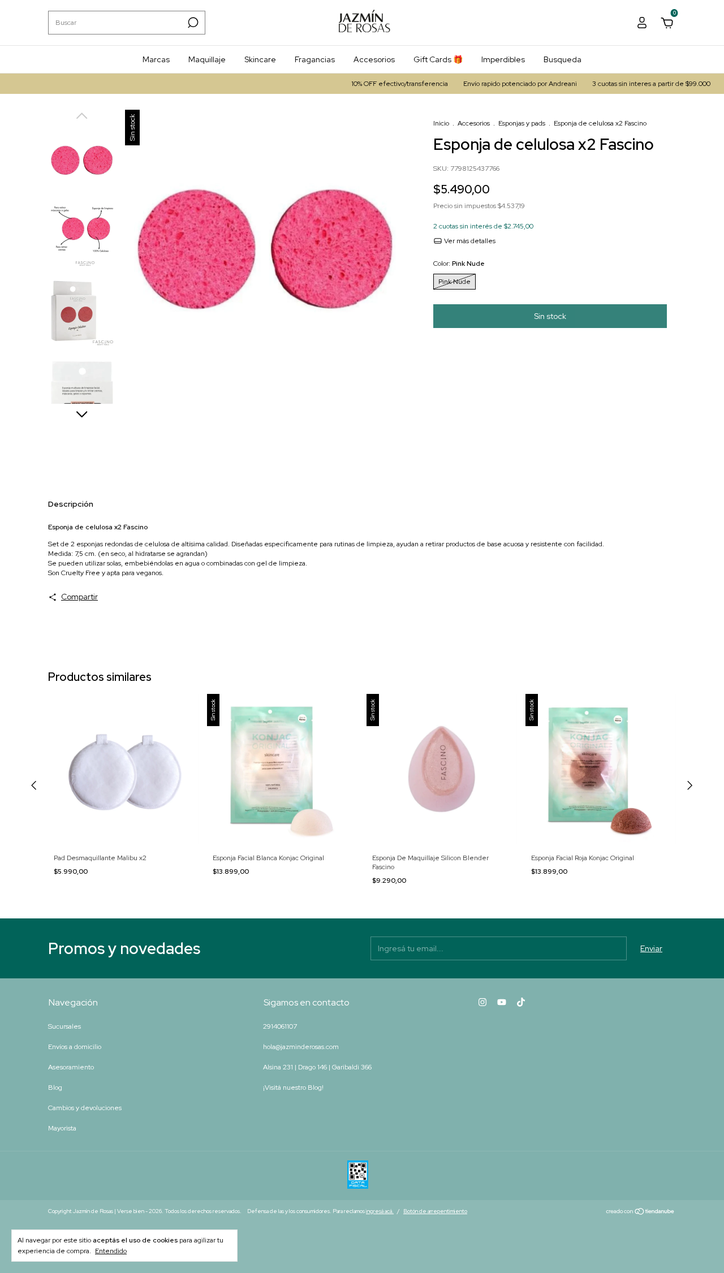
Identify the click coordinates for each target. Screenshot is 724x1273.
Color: (459, 263)
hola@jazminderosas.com (301, 1046)
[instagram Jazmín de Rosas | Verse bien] (482, 1002)
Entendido (111, 1250)
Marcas (156, 59)
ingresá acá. (380, 1211)
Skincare (260, 59)
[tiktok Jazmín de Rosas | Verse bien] (520, 1002)
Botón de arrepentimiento (435, 1211)
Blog (55, 1087)
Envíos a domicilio (74, 1046)
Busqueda (562, 59)
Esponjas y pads (521, 123)
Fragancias (315, 59)
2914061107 (280, 1026)
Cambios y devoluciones (85, 1107)
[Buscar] (192, 22)
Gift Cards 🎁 (438, 59)
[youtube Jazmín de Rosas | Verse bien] (501, 1002)
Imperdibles (503, 59)
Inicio (441, 123)
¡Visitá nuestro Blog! (293, 1087)
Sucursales (64, 1026)
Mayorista (62, 1128)
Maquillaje (207, 59)
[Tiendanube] (640, 1212)
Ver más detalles (468, 240)
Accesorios (374, 59)
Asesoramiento (71, 1067)
